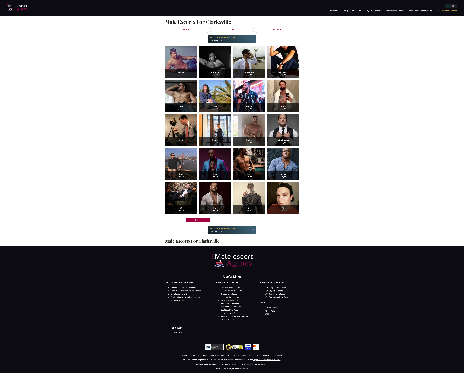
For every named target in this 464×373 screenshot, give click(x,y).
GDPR (267, 314)
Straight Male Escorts (352, 11)
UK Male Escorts (227, 319)
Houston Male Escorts (230, 297)
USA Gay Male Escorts (274, 291)
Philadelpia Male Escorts (230, 304)
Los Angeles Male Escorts (231, 291)
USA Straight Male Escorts (275, 288)
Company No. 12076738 (272, 355)
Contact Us (178, 333)
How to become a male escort (183, 288)
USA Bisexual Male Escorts (275, 294)
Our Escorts (333, 11)
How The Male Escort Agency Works (186, 291)
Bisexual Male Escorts (394, 11)
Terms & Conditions (272, 308)
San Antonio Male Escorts (231, 307)
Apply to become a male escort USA (185, 297)
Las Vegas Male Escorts (230, 313)
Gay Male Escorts (373, 11)
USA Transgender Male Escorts (277, 297)
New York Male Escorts (230, 288)
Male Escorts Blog (178, 300)
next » (198, 220)
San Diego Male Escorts (230, 310)
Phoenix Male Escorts (229, 300)
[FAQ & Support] (441, 6)
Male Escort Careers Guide (420, 11)
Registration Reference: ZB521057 (266, 360)
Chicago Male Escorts (230, 294)
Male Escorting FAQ (179, 294)
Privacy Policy (270, 311)
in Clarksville (222, 39)
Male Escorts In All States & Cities (234, 316)
